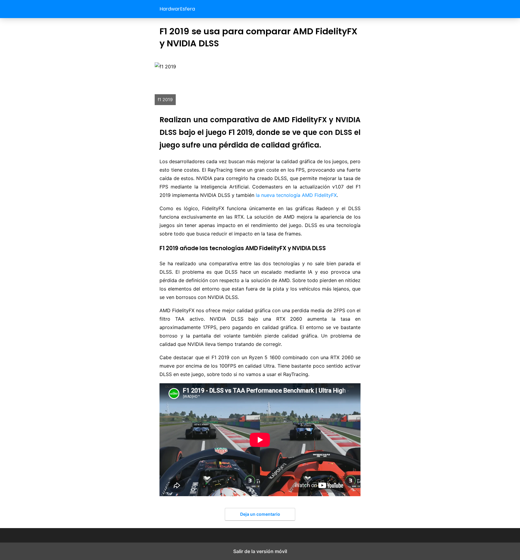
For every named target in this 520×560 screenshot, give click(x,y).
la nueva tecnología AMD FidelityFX (296, 195)
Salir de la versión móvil (260, 551)
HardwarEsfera (177, 8)
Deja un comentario (260, 514)
